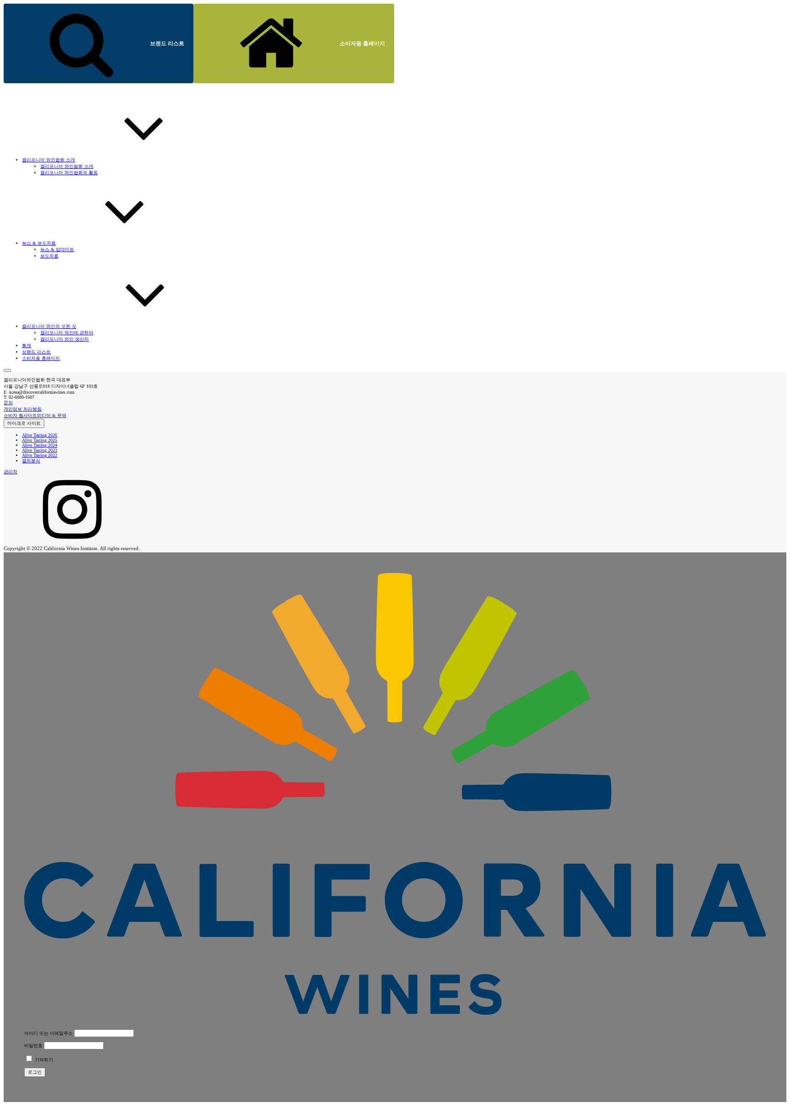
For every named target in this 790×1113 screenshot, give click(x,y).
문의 (8, 402)
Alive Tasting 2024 (39, 445)
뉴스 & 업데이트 (57, 249)
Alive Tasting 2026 (39, 435)
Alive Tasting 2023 (39, 450)
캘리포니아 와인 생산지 (64, 339)
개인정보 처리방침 (23, 409)
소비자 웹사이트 (20, 415)
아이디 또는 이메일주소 (48, 1033)
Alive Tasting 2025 (39, 440)
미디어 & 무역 (51, 415)
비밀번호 (33, 1045)
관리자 (10, 471)
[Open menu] (7, 370)
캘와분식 (31, 460)
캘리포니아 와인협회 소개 (66, 166)
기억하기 (43, 1059)
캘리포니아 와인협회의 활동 (69, 172)
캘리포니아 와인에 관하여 (66, 332)
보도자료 (49, 255)
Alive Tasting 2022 (39, 455)
